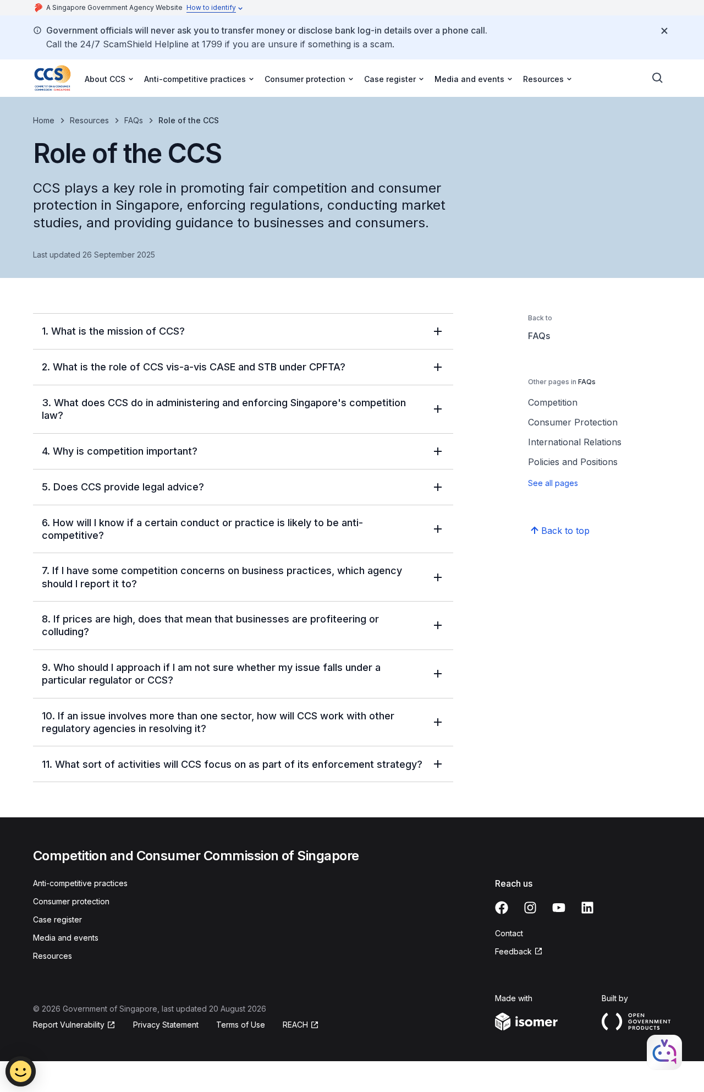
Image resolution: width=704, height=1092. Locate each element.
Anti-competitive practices (80, 883)
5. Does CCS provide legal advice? (123, 487)
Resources (89, 120)
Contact (509, 933)
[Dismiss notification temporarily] (664, 31)
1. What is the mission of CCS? (113, 331)
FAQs (133, 120)
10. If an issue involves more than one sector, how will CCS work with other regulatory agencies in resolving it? (218, 722)
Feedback (513, 951)
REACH (295, 1024)
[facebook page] (501, 907)
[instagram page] (530, 907)
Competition (553, 402)
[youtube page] (558, 907)
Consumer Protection (573, 422)
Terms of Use (240, 1024)
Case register (57, 919)
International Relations (575, 441)
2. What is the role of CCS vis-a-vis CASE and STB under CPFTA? (193, 367)
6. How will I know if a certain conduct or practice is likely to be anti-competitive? (202, 529)
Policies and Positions (573, 461)
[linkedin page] (587, 907)
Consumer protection (71, 901)
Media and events (65, 937)
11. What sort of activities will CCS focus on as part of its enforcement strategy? (232, 764)
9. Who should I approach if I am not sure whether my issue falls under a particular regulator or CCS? (211, 674)
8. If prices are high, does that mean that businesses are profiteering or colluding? (210, 625)
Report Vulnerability (69, 1024)
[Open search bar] (658, 78)
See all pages (553, 483)
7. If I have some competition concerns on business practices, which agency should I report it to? (222, 577)
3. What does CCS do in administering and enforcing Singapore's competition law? (224, 409)
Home (43, 120)
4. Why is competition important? (119, 451)
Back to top (565, 530)
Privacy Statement (166, 1024)
